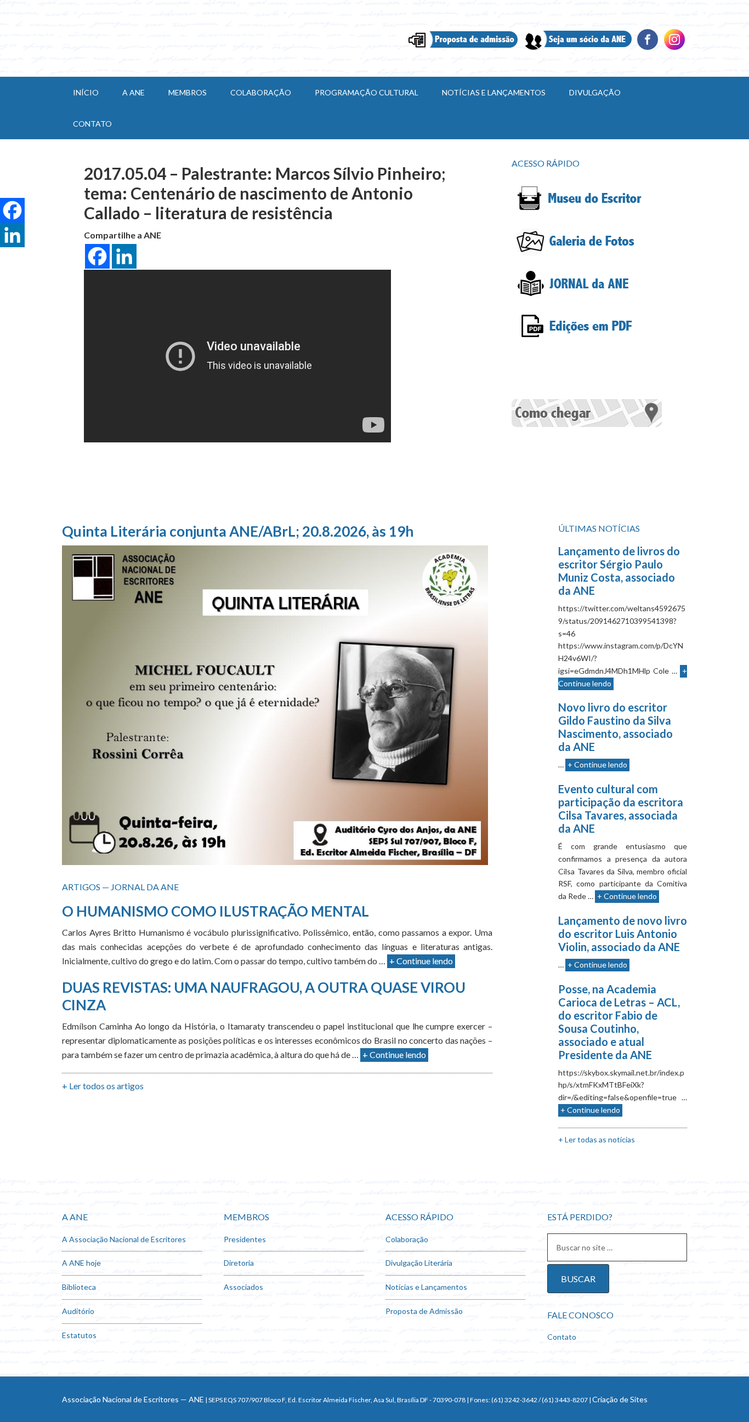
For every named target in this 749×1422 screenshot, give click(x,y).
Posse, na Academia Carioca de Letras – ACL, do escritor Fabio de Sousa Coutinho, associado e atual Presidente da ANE (619, 1021)
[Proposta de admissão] (463, 48)
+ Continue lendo (421, 960)
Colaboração (406, 1239)
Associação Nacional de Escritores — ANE (133, 1399)
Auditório (78, 1311)
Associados (243, 1287)
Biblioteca (79, 1287)
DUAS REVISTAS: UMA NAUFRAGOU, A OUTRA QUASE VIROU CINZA (264, 996)
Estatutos (79, 1335)
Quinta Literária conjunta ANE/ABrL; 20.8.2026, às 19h (237, 531)
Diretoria (239, 1262)
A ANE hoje (81, 1262)
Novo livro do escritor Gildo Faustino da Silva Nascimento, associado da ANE (615, 727)
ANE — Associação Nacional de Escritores (155, 38)
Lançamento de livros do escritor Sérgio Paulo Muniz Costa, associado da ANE (619, 570)
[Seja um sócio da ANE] (577, 48)
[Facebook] (647, 48)
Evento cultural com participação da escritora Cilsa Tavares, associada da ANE (620, 808)
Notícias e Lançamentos (426, 1287)
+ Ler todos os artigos (103, 1085)
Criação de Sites (620, 1399)
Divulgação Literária (418, 1262)
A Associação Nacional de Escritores (124, 1239)
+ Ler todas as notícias (596, 1139)
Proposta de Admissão (424, 1311)
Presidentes (245, 1239)
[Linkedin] (674, 48)
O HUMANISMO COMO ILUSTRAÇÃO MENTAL (215, 911)
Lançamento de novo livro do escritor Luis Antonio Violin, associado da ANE (622, 933)
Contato (561, 1336)
